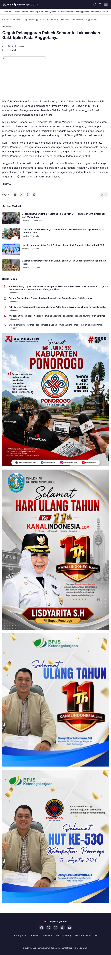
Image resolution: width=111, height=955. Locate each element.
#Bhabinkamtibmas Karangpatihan (73, 11)
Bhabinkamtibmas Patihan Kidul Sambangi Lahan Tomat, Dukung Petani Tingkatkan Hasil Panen (56, 325)
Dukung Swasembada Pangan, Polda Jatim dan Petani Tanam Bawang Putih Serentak (50, 298)
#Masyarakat (51, 11)
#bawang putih (36, 11)
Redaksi (34, 935)
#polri (17, 11)
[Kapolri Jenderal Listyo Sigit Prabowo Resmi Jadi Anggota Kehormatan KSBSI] (11, 249)
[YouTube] (69, 927)
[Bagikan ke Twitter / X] (21, 194)
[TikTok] (62, 927)
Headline (17, 19)
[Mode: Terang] (94, 4)
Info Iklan (47, 935)
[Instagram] (55, 927)
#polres (25, 11)
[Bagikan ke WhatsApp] (27, 194)
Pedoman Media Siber (87, 935)
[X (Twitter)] (48, 927)
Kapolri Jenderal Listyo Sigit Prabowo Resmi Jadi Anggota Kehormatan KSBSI (63, 245)
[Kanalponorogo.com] (20, 4)
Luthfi (13, 50)
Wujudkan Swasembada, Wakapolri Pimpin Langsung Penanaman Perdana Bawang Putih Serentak (57, 316)
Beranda (6, 19)
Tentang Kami (19, 935)
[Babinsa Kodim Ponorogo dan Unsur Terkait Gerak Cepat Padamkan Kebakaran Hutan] (11, 265)
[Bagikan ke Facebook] (15, 194)
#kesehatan (96, 11)
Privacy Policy (63, 935)
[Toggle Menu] (106, 4)
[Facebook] (41, 927)
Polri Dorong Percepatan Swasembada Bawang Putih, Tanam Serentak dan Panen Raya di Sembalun (57, 307)
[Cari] (100, 4)
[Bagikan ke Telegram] (34, 194)
